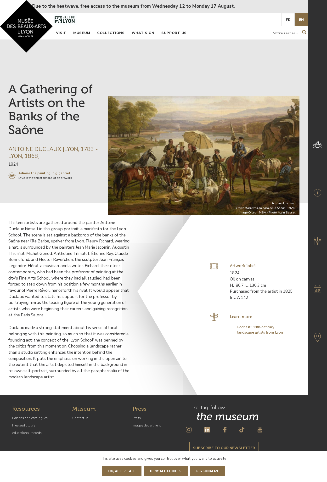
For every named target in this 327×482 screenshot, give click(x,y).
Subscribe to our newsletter (224, 448)
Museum (81, 32)
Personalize (207, 471)
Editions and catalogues (30, 418)
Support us (174, 32)
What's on (143, 32)
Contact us (80, 418)
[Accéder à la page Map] (317, 337)
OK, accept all (121, 471)
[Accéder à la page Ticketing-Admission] (317, 144)
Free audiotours (23, 425)
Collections (111, 32)
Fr (288, 19)
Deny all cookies (165, 471)
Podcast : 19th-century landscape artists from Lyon (260, 330)
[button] (317, 241)
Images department (147, 425)
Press (137, 418)
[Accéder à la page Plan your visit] (317, 193)
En (301, 19)
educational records (27, 433)
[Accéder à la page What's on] (317, 289)
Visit (61, 32)
